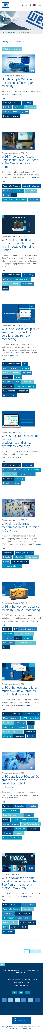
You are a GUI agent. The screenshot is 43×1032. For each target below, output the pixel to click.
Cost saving (7, 479)
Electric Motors (9, 395)
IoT (14, 195)
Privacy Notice (7, 1027)
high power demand (26, 474)
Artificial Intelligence (31, 186)
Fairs (5, 904)
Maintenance (8, 643)
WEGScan (18, 107)
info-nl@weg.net (23, 985)
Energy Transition (23, 913)
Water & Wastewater (11, 284)
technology (33, 199)
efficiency (27, 103)
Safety (5, 647)
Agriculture (7, 377)
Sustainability (8, 913)
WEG (4, 5)
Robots (6, 195)
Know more (16, 94)
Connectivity (28, 275)
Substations (7, 553)
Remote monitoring (10, 116)
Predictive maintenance (25, 386)
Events (4, 874)
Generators (7, 638)
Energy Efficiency (10, 922)
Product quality (9, 474)
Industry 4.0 (7, 828)
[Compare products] (26, 5)
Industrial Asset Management (14, 199)
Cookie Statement (19, 1027)
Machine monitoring (31, 470)
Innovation (19, 190)
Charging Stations (27, 922)
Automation (31, 190)
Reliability (6, 107)
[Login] (22, 5)
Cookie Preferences (23, 1020)
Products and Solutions (11, 76)
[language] (35, 5)
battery (6, 561)
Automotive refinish (18, 927)
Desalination (19, 806)
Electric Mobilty (29, 904)
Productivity (30, 107)
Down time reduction (11, 382)
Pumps (18, 377)
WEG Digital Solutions (11, 103)
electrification (8, 918)
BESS (5, 927)
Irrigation (25, 368)
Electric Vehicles (24, 918)
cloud (5, 288)
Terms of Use (32, 1027)
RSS (39, 1027)
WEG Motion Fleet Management (15, 112)
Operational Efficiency (11, 470)
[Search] (30, 5)
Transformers (32, 557)
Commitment (8, 931)
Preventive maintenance (12, 732)
